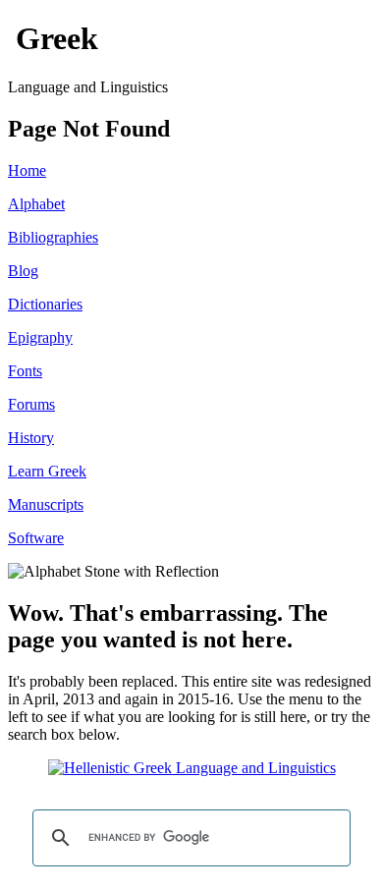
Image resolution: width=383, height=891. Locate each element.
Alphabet (36, 203)
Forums (31, 404)
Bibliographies (53, 237)
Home (27, 170)
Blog (23, 270)
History (31, 437)
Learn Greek (47, 471)
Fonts (25, 370)
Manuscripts (45, 504)
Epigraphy (40, 337)
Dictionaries (45, 304)
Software (36, 537)
